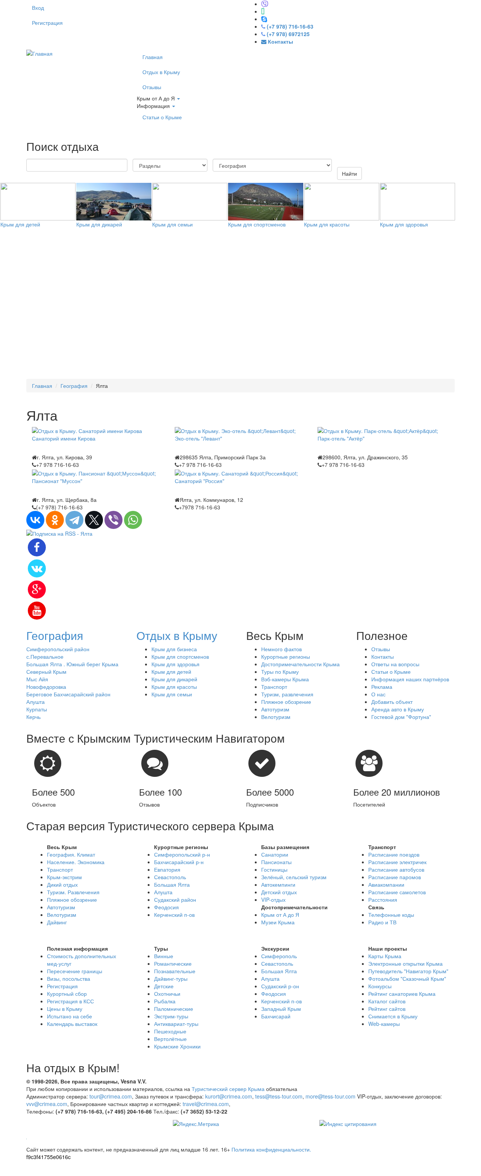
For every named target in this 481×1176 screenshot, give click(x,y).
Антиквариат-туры (176, 1023)
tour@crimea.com (110, 1096)
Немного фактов (281, 649)
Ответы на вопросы (395, 664)
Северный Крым (46, 671)
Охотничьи (167, 993)
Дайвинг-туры (171, 978)
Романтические (173, 963)
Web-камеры (384, 1023)
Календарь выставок (72, 1023)
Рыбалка (164, 1001)
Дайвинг (57, 922)
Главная (152, 57)
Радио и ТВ (382, 922)
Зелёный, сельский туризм (294, 877)
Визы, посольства (68, 978)
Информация (154, 105)
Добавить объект (392, 701)
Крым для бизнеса (174, 649)
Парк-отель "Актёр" (341, 438)
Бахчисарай (275, 1016)
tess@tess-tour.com (279, 1096)
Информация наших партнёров (410, 679)
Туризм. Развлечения (73, 892)
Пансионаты (276, 862)
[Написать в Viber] (264, 4)
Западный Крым (281, 1008)
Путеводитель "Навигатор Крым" (408, 971)
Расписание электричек (397, 862)
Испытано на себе (69, 1016)
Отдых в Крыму (161, 72)
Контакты (382, 656)
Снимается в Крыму (392, 1016)
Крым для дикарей (99, 224)
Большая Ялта (172, 884)
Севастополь (170, 877)
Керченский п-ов (174, 914)
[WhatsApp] (133, 520)
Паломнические (173, 1008)
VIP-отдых (273, 899)
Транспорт (274, 686)
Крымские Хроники (177, 1046)
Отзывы (151, 87)
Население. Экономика (75, 862)
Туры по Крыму (280, 671)
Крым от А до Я (156, 98)
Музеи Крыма (278, 922)
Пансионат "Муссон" (57, 481)
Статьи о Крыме (162, 117)
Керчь (33, 716)
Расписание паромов (394, 877)
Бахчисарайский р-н (179, 862)
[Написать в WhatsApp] (263, 11)
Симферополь (279, 956)
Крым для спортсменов (257, 224)
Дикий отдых (62, 884)
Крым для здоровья (404, 224)
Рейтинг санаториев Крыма (402, 993)
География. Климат (71, 854)
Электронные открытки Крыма (405, 963)
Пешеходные (170, 1031)
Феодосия (166, 907)
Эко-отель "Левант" (198, 438)
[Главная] (39, 52)
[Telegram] (74, 520)
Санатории (274, 854)
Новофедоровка (46, 686)
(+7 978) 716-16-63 (290, 26)
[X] (94, 520)
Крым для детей (20, 224)
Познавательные (174, 971)
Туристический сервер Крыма (228, 1088)
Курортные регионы (285, 656)
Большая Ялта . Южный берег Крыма (72, 664)
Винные (163, 956)
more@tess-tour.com (330, 1096)
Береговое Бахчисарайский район (68, 694)
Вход (38, 7)
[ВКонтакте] (35, 520)
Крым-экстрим (64, 877)
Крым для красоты (326, 224)
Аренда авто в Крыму (397, 709)
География (74, 385)
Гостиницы (274, 869)
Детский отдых (279, 892)
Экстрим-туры (171, 1016)
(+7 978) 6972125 (288, 34)
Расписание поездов (393, 854)
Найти (349, 173)
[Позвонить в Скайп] (264, 19)
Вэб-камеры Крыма (285, 679)
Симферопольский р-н (182, 854)
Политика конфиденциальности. (271, 1149)
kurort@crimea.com (228, 1096)
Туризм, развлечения (287, 694)
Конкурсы (380, 986)
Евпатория (167, 869)
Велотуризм (275, 716)
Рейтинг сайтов (386, 1008)
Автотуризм (275, 709)
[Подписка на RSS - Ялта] (59, 532)
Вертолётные (170, 1038)
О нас (378, 694)
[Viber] (113, 520)
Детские (164, 986)
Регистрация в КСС (70, 1001)
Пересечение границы (74, 971)
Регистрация (47, 22)
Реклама (381, 686)
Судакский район (175, 899)
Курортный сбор (67, 993)
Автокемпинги (278, 884)
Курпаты (36, 709)
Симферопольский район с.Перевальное (57, 652)
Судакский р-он (280, 986)
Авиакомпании (386, 884)
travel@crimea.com (206, 1104)
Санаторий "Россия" (199, 481)
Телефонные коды (391, 914)
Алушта (35, 701)
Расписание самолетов (397, 892)
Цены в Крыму (64, 1008)
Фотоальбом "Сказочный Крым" (407, 978)
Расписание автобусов (396, 869)
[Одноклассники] (55, 520)
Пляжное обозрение (286, 701)
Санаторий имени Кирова (63, 438)
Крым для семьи (172, 224)
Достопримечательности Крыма (300, 664)
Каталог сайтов (386, 1001)
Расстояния (382, 899)
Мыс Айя (37, 679)
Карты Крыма (384, 956)
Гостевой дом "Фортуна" (401, 716)
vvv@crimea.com (46, 1104)
